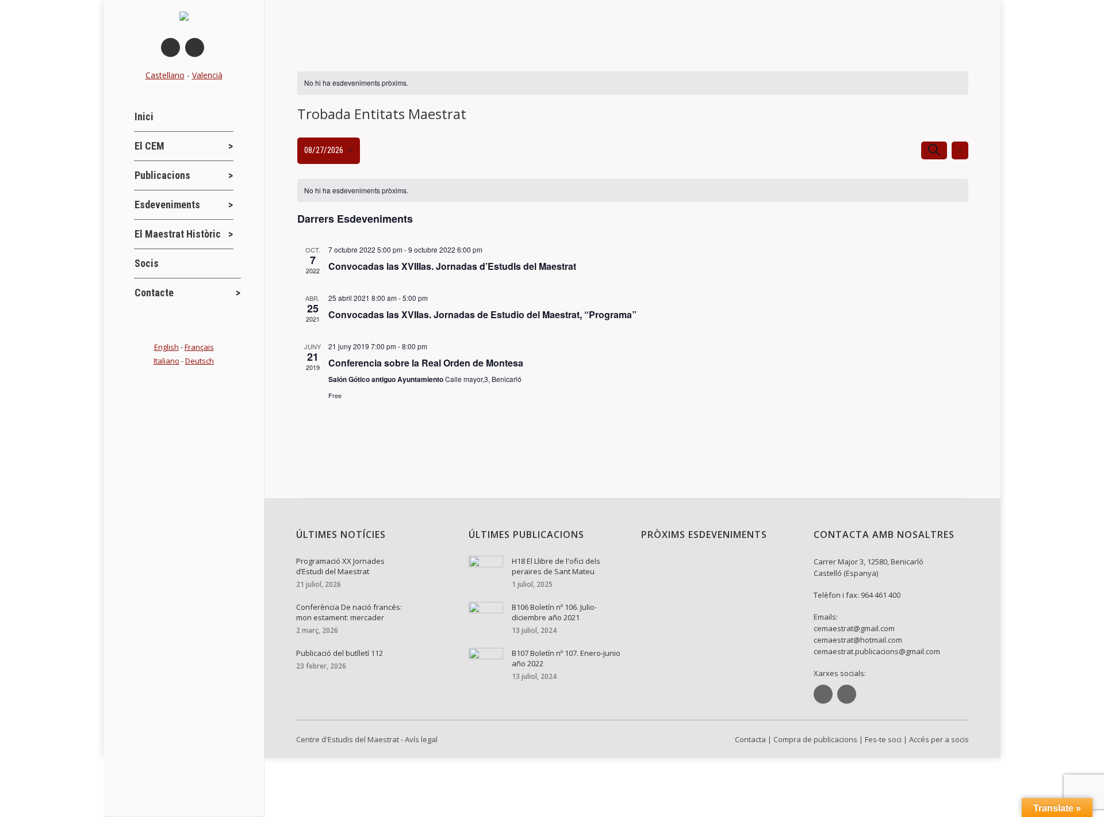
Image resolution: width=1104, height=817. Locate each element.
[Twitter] (194, 47)
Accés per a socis (939, 739)
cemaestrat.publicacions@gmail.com (877, 651)
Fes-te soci (883, 739)
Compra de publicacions (815, 739)
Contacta (750, 739)
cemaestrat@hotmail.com (858, 640)
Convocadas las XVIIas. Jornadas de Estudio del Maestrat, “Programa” (482, 314)
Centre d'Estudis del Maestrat (347, 739)
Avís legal (421, 739)
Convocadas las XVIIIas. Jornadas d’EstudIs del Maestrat (452, 266)
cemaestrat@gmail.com (854, 628)
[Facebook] (170, 47)
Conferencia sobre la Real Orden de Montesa (425, 362)
